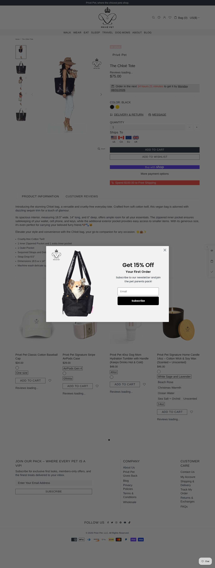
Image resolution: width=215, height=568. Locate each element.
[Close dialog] (165, 250)
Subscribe (138, 301)
